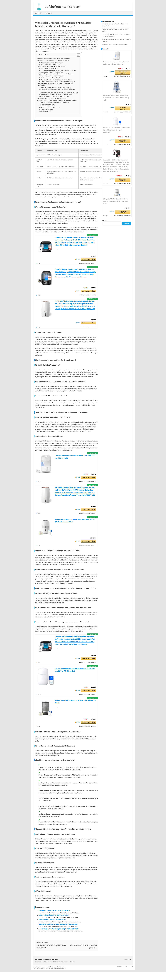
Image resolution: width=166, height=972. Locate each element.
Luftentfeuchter (47, 961)
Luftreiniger (56, 961)
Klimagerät (38, 961)
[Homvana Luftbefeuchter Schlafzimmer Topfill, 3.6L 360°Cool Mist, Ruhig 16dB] (116, 87)
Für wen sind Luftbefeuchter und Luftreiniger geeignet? (53, 60)
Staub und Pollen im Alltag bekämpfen (51, 77)
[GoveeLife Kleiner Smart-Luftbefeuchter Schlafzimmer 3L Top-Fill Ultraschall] (116, 121)
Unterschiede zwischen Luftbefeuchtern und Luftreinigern (54, 58)
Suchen (104, 220)
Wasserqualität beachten (47, 106)
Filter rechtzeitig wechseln (48, 104)
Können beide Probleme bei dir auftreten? (52, 72)
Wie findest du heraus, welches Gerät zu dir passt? (52, 66)
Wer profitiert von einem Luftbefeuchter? (51, 62)
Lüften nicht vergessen (47, 109)
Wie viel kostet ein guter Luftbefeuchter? (52, 919)
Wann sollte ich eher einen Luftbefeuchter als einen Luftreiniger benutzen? (58, 89)
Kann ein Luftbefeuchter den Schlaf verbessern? (54, 910)
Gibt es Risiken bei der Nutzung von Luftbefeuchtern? (55, 96)
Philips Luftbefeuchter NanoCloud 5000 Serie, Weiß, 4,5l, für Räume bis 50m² (115, 201)
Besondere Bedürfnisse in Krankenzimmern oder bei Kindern (56, 79)
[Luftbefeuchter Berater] (38, 10)
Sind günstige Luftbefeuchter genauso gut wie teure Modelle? (59, 929)
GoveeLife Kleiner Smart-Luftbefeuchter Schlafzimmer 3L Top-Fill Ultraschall (116, 130)
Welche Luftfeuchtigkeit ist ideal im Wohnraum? (54, 915)
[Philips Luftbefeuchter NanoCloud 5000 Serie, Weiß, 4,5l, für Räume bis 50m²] (116, 192)
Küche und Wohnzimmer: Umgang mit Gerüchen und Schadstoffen (58, 81)
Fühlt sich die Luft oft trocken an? (50, 68)
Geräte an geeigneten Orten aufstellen (51, 107)
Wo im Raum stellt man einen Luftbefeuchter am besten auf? (58, 924)
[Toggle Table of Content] (77, 55)
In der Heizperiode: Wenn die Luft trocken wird (53, 76)
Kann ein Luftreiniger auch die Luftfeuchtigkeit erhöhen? (56, 87)
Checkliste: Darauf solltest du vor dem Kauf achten (52, 98)
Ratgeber (49, 13)
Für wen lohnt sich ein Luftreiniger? (50, 64)
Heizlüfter (72, 961)
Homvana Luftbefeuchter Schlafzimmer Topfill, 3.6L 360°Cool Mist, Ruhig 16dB (116, 98)
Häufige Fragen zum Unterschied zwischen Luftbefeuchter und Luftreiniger (55, 84)
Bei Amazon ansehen (88, 259)
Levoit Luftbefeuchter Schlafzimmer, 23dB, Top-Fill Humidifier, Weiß (116, 63)
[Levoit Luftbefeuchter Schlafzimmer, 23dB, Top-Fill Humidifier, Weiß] (116, 55)
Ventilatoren (64, 961)
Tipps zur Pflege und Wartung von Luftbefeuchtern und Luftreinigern (57, 100)
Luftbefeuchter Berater (62, 6)
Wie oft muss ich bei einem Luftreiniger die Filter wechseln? (56, 94)
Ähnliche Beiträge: (46, 111)
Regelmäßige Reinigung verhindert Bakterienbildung (55, 102)
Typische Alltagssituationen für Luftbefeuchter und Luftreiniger (55, 74)
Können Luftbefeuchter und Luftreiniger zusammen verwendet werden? (59, 92)
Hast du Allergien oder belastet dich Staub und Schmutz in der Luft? (58, 70)
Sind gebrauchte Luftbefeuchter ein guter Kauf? (115, 44)
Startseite (38, 13)
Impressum (127, 959)
